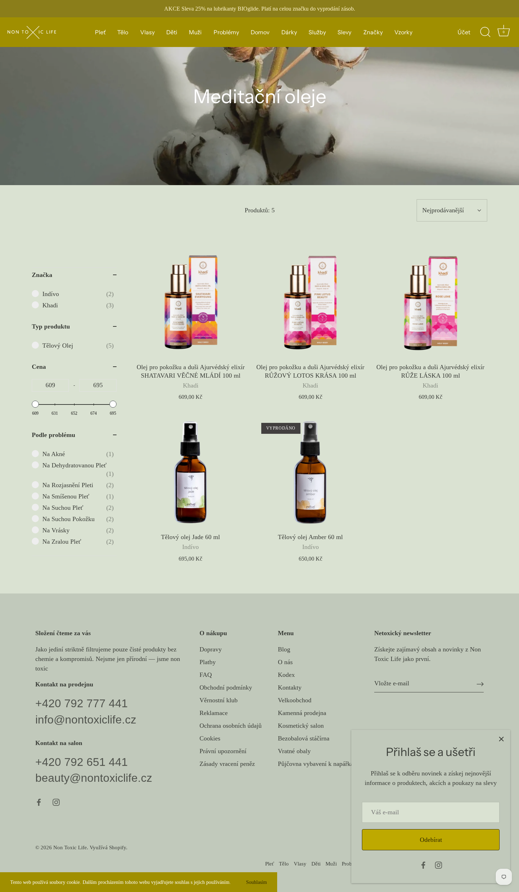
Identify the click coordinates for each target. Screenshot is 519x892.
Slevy (344, 32)
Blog (284, 649)
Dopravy (210, 649)
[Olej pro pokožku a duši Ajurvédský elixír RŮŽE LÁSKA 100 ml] (430, 302)
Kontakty (290, 687)
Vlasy (147, 32)
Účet (464, 32)
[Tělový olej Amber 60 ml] (310, 472)
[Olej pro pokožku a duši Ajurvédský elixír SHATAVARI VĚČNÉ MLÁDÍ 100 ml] (190, 302)
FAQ (205, 674)
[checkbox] (78, 294)
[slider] (35, 404)
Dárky (289, 32)
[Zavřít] (501, 738)
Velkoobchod (294, 700)
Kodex (286, 674)
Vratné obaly (294, 751)
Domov (260, 32)
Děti (171, 32)
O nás (285, 662)
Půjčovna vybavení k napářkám (318, 763)
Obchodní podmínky (225, 687)
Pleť (100, 32)
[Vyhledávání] (485, 32)
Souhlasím (256, 882)
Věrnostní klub (218, 700)
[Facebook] (423, 864)
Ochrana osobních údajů (230, 725)
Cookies (209, 738)
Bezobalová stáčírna (303, 738)
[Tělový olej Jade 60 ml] (190, 472)
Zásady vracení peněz (227, 763)
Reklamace (213, 712)
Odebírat (431, 839)
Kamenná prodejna (302, 712)
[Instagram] (438, 864)
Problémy (226, 32)
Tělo (122, 32)
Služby (317, 32)
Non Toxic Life (70, 847)
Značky (373, 32)
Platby (207, 662)
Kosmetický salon (301, 725)
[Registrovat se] (480, 683)
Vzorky (403, 32)
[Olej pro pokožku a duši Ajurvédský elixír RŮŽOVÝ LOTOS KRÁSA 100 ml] (310, 302)
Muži (195, 32)
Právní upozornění (222, 751)
